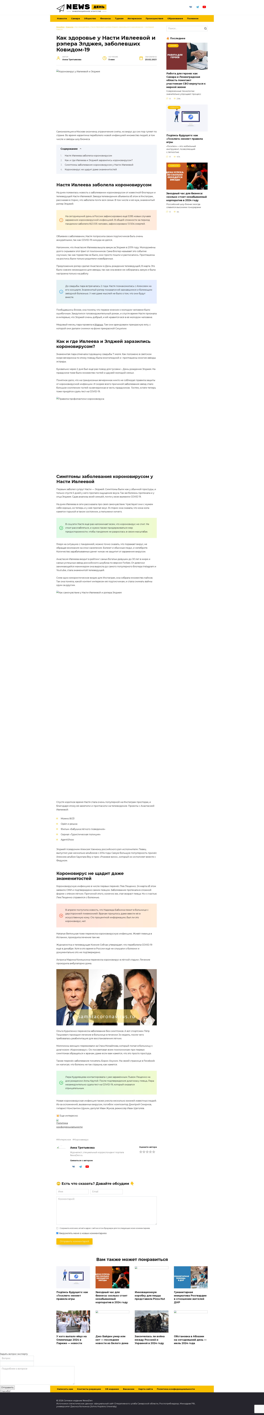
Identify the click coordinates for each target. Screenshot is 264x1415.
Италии (98, 324)
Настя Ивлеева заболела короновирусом (88, 155)
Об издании (112, 1389)
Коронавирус (81, 1139)
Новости (69, 27)
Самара (75, 18)
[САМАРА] (187, 68)
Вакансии (128, 1389)
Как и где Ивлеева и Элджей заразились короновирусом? (99, 160)
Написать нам (65, 1389)
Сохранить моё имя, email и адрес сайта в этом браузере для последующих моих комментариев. (105, 1228)
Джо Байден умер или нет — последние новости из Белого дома (112, 1339)
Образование (175, 18)
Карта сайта (145, 1389)
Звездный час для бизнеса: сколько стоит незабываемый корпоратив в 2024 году (186, 197)
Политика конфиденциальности (176, 1389)
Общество (90, 18)
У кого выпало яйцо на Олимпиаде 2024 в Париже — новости (71, 1339)
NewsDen (60, 27)
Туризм (119, 18)
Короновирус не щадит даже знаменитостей (91, 169)
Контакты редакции (89, 1389)
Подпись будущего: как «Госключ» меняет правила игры (184, 139)
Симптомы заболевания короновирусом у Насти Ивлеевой (99, 165)
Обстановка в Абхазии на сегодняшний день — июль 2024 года (190, 1339)
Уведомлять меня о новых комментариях (83, 1233)
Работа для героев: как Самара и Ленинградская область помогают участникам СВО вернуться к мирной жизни (186, 80)
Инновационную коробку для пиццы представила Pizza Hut (150, 1295)
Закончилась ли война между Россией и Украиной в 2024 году (150, 1339)
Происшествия (154, 18)
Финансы (105, 18)
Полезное (192, 18)
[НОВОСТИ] (187, 130)
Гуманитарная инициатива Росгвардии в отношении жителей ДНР (190, 1297)
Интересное (135, 18)
